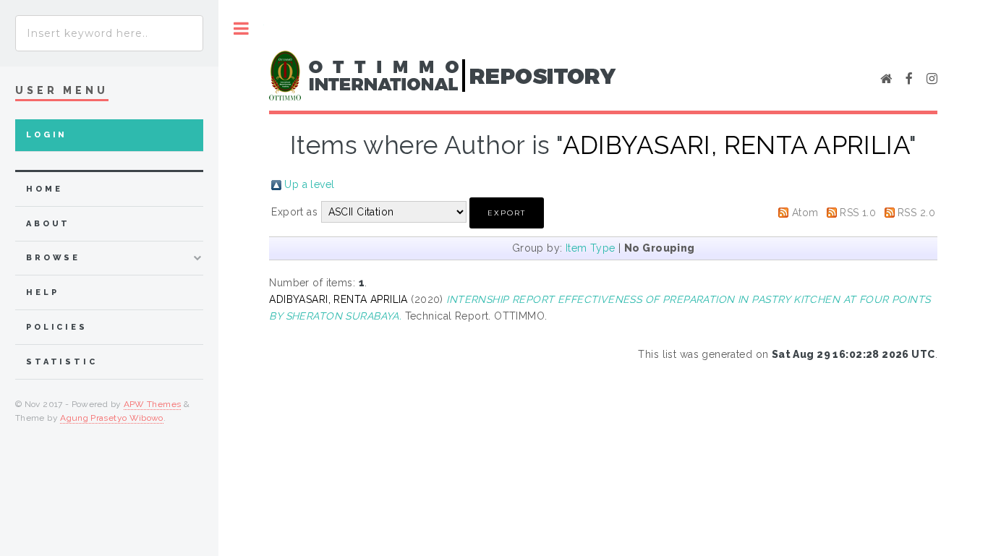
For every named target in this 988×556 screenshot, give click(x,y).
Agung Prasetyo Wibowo (111, 418)
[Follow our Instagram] (932, 79)
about (48, 223)
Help (42, 292)
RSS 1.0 (858, 212)
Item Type (591, 248)
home (44, 189)
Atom (805, 212)
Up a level (309, 184)
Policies (57, 327)
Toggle (241, 28)
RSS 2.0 (916, 212)
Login (46, 135)
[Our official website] (886, 79)
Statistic (62, 362)
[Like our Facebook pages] (909, 79)
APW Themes (153, 404)
